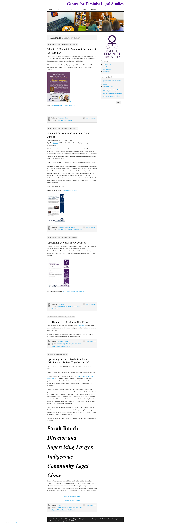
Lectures (75, 229)
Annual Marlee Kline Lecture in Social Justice (68, 134)
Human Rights (70, 344)
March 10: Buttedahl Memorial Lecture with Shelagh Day (72, 50)
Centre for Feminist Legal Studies (95, 3)
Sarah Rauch (71, 510)
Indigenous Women (66, 120)
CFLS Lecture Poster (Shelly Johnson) (73, 291)
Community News (63, 118)
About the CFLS (56, 9)
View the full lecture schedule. (72, 500)
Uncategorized (106, 71)
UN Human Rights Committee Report (68, 322)
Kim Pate (55, 143)
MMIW (58, 346)
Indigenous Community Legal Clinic (72, 507)
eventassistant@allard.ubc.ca (72, 190)
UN (69, 346)
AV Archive (81, 9)
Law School (71, 227)
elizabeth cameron (56, 44)
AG (50, 354)
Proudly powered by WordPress (99, 519)
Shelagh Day (64, 346)
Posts (69, 9)
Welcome (105, 84)
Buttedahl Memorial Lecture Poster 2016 (63, 105)
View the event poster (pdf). (72, 497)
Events (58, 120)
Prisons (80, 229)
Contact (93, 9)
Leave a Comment (91, 118)
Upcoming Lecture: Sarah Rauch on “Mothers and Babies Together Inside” (68, 360)
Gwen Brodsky (61, 344)
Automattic (119, 519)
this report (81, 325)
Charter (59, 507)
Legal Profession (107, 69)
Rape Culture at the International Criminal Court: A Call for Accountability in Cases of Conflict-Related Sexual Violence (112, 94)
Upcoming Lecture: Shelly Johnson (66, 242)
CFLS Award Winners (108, 86)
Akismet (17, 522)
